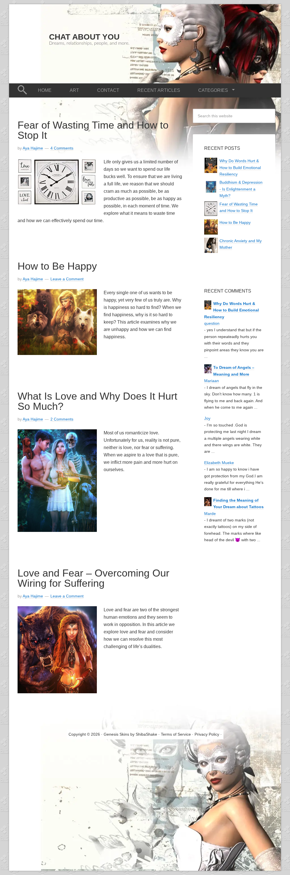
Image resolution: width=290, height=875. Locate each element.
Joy (207, 418)
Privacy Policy (207, 734)
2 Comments (61, 419)
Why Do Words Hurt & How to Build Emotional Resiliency (240, 167)
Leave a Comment (67, 279)
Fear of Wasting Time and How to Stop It (93, 130)
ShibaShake (146, 734)
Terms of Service (176, 734)
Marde (210, 513)
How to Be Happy (57, 266)
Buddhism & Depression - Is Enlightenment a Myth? (241, 189)
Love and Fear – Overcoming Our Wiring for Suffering (93, 578)
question (211, 323)
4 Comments (61, 148)
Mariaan (211, 380)
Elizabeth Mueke (219, 462)
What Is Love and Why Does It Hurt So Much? (97, 401)
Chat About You (84, 37)
